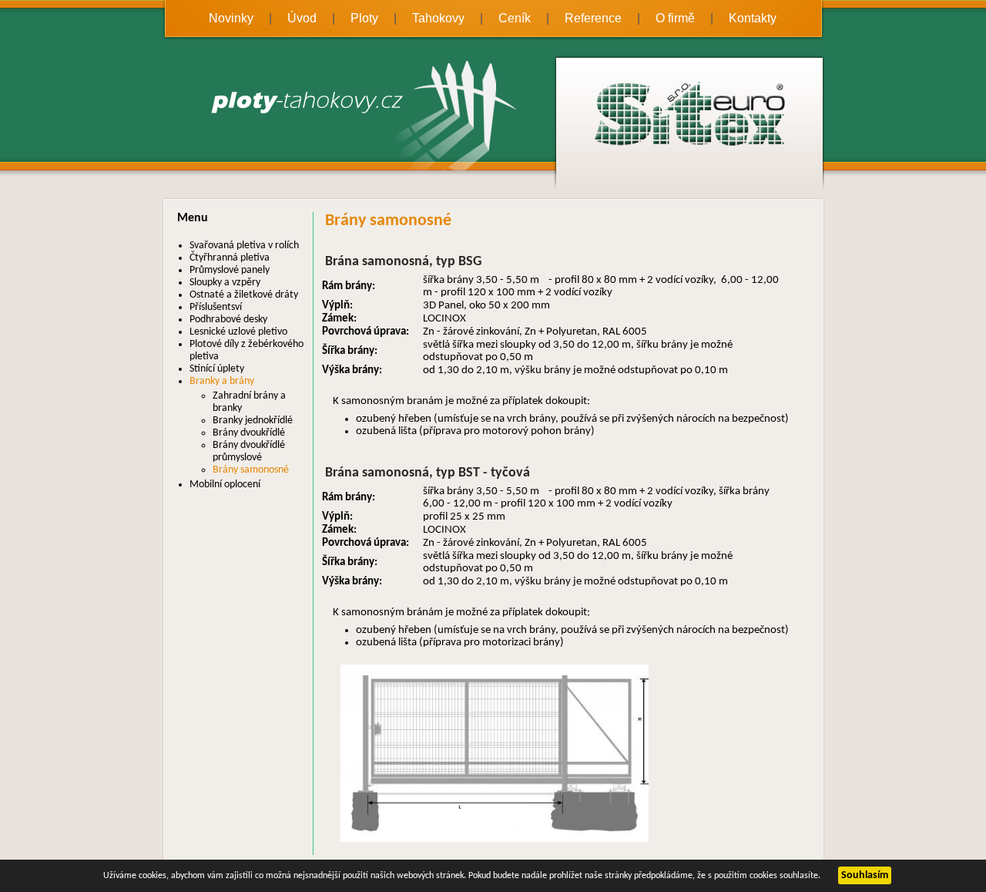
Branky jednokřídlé (253, 420)
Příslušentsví (215, 307)
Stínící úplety (216, 369)
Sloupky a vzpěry (224, 282)
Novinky (231, 18)
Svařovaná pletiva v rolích (244, 245)
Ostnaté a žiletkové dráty (243, 295)
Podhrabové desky (228, 319)
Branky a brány (221, 381)
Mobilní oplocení (224, 484)
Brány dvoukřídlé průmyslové (249, 451)
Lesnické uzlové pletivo (238, 332)
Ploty (364, 18)
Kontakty (752, 18)
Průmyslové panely (229, 270)
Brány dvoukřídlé (249, 433)
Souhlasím (864, 875)
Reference (593, 18)
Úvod (302, 18)
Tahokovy (438, 18)
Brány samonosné (251, 470)
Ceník (514, 18)
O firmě (675, 18)
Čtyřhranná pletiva (229, 258)
